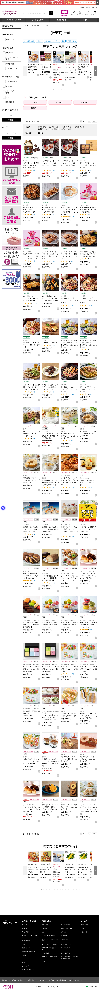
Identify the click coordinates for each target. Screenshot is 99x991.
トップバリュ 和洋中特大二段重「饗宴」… (33, 870)
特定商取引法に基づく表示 (63, 980)
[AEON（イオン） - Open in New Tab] (7, 987)
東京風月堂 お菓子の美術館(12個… (83, 67)
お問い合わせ (32, 980)
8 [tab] (60, 889)
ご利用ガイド (22, 980)
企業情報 (4, 980)
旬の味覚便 (45, 924)
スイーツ (24, 924)
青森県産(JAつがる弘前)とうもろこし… (83, 870)
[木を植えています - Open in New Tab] (91, 987)
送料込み (39, 41)
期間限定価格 (72, 41)
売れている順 (53, 127)
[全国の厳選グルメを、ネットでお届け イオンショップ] (10, 12)
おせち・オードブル (28, 969)
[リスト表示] (42, 133)
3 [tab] (58, 89)
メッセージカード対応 (12, 58)
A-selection (64, 939)
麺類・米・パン (26, 948)
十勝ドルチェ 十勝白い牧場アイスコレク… (58, 874)
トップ (25, 26)
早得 (63, 41)
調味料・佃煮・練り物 (28, 951)
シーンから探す (37, 20)
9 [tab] (62, 889)
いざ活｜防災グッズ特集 (49, 935)
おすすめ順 (42, 127)
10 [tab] (65, 889)
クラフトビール (65, 953)
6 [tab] (54, 889)
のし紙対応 (10, 52)
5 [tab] (64, 89)
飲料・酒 (24, 928)
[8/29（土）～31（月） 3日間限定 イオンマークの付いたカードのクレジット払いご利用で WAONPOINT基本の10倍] (49, 2)
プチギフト (64, 932)
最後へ (94, 121)
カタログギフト (26, 966)
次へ (89, 121)
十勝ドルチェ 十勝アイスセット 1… (70, 72)
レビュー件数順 (51, 129)
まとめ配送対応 (29, 41)
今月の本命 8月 (66, 944)
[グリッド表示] (39, 133)
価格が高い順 (79, 127)
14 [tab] (76, 889)
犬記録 (44, 962)
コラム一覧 (84, 932)
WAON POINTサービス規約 (46, 980)
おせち (85, 20)
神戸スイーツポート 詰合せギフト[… (45, 67)
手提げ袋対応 (10, 64)
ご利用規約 (12, 980)
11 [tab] (68, 889)
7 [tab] (57, 889)
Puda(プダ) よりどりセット (49, 956)
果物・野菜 (25, 932)
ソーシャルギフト (12, 68)
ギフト (44, 932)
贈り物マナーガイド (86, 928)
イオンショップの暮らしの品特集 (50, 939)
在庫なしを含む (11, 39)
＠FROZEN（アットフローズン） (49, 948)
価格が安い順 (66, 127)
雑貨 (23, 962)
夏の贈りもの (61, 20)
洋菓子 (47, 26)
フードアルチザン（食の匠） (50, 944)
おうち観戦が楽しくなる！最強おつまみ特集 (69, 957)
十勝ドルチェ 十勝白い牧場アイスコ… (58, 75)
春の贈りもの (36, 26)
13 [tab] (73, 889)
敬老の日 (44, 928)
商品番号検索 (84, 924)
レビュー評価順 (66, 129)
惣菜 (23, 944)
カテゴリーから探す (14, 20)
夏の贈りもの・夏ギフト (68, 928)
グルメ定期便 (45, 953)
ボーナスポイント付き (52, 41)
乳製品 (24, 955)
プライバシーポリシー (80, 980)
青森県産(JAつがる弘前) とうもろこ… (70, 870)
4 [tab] (61, 89)
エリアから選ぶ (65, 924)
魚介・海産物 (26, 940)
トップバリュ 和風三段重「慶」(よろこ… (45, 870)
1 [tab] (53, 89)
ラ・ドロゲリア (65, 948)
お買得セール (65, 935)
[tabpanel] (34, 63)
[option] (39, 133)
